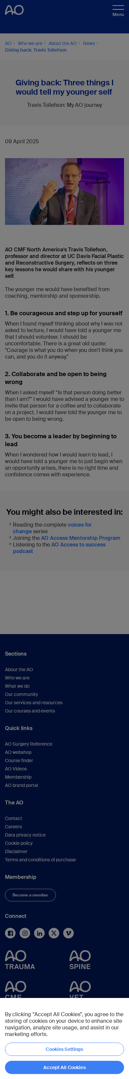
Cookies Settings (64, 1049)
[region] (64, 1038)
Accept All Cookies (64, 1067)
